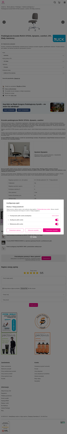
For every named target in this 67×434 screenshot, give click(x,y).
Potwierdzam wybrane (15, 230)
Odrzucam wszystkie (33, 230)
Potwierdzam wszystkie (52, 230)
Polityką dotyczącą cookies (43, 209)
